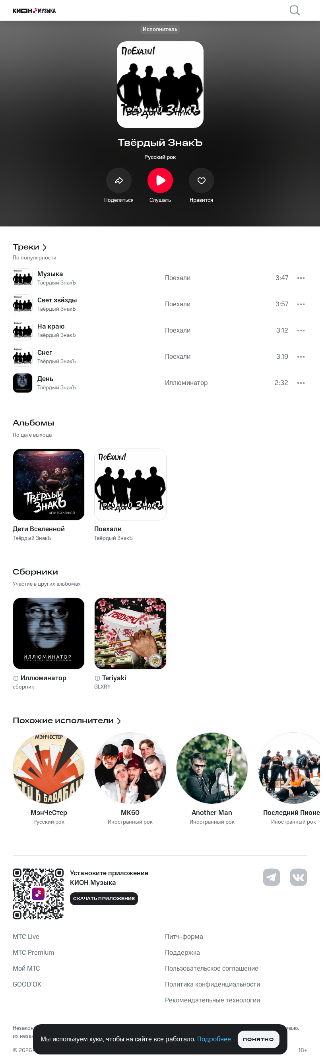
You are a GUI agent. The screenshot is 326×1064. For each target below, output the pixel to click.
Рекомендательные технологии (212, 1000)
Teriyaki (114, 678)
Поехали (108, 529)
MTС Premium (33, 953)
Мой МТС (26, 968)
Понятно (258, 1039)
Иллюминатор (43, 678)
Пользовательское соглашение (211, 968)
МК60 (130, 813)
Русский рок (160, 157)
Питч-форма (184, 937)
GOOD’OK (27, 984)
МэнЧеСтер (49, 813)
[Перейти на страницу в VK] (298, 877)
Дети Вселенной (39, 529)
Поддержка (182, 953)
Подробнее (214, 1039)
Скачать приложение (104, 898)
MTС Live (26, 937)
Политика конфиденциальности (212, 984)
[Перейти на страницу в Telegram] (271, 877)
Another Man (212, 813)
